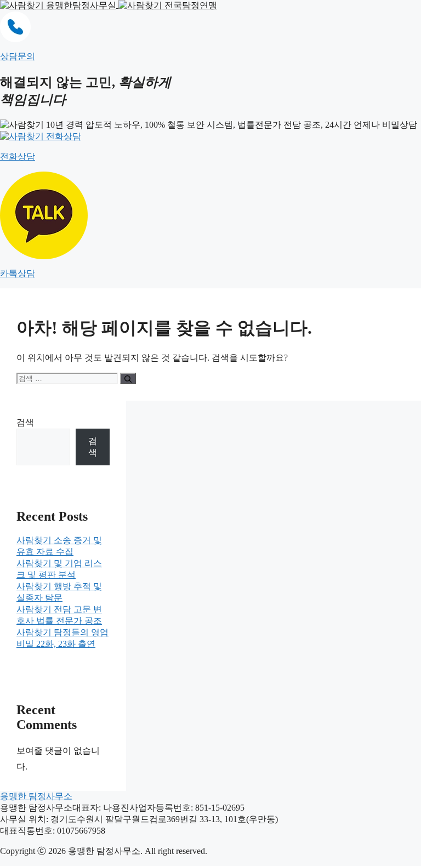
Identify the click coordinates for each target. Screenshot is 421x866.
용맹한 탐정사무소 (36, 796)
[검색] (128, 378)
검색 (25, 422)
